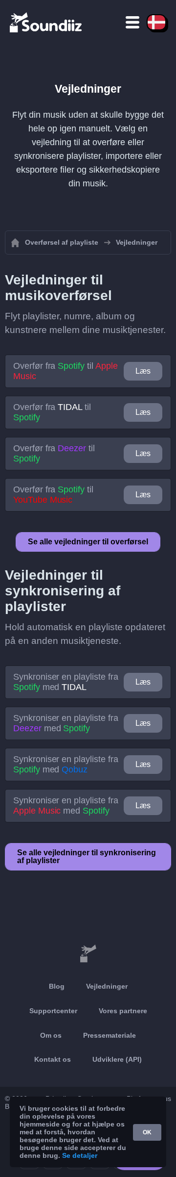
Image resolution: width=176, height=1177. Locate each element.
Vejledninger (107, 986)
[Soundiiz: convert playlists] (88, 954)
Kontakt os (52, 1059)
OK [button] (147, 1132)
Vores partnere (123, 1011)
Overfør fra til (65, 371)
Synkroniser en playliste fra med (65, 682)
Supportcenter (53, 1011)
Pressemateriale (109, 1035)
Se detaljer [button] (79, 1155)
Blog (57, 986)
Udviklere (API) (117, 1059)
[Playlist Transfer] (46, 22)
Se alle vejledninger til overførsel (88, 541)
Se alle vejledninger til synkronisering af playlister (86, 856)
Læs (143, 371)
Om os (51, 1035)
